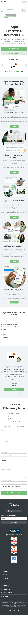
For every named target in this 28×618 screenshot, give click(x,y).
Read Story (14, 389)
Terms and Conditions (19, 602)
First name (3, 430)
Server (2, 458)
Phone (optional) (4, 463)
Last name (3, 435)
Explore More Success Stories (14, 393)
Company (3, 447)
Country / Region (4, 452)
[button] (2, 65)
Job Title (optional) (5, 441)
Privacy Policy (21, 601)
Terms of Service (23, 488)
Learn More (14, 126)
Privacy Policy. (14, 603)
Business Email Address (6, 469)
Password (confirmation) (6, 480)
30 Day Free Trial (14, 49)
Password (3, 475)
